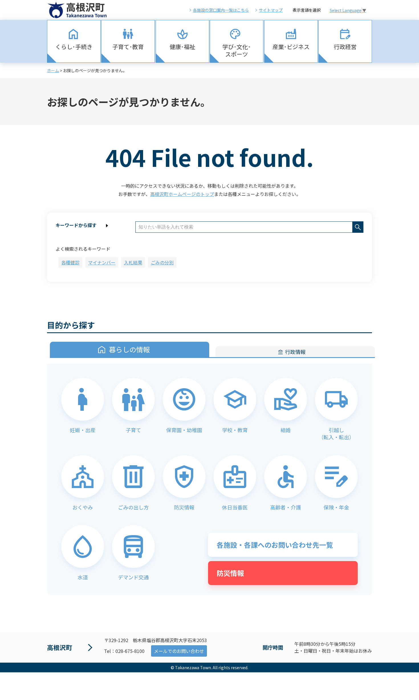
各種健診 (70, 262)
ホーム (53, 70)
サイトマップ (271, 10)
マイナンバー (101, 262)
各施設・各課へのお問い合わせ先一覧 (275, 545)
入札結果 (133, 262)
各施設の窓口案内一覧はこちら (221, 10)
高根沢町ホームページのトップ (182, 194)
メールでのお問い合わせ (179, 651)
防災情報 (230, 573)
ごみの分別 (162, 262)
